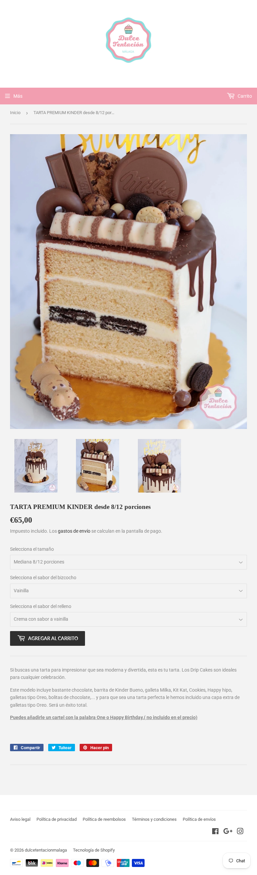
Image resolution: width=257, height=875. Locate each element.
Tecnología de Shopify (94, 850)
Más (17, 96)
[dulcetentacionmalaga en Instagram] (240, 832)
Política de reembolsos (104, 819)
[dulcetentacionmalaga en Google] (228, 832)
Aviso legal (20, 819)
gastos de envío (74, 531)
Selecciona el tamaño (32, 549)
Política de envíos (199, 819)
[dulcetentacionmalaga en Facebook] (215, 832)
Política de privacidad (56, 819)
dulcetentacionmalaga (46, 850)
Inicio (15, 112)
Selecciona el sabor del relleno (40, 606)
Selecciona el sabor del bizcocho (43, 577)
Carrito (244, 96)
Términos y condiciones (154, 819)
